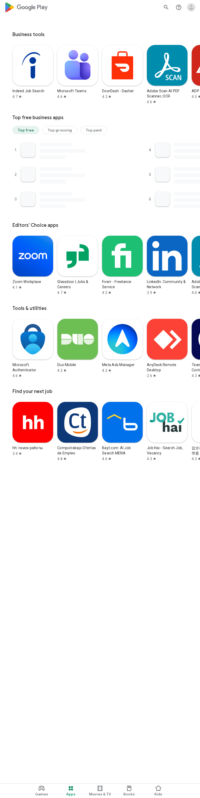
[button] (25, 130)
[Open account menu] (191, 7)
